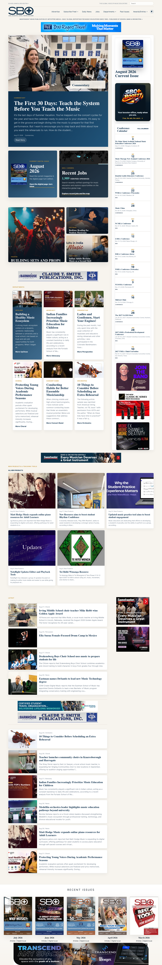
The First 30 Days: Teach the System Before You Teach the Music (57, 106)
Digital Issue (21, 941)
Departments (108, 12)
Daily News (86, 12)
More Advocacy (53, 356)
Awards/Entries (139, 12)
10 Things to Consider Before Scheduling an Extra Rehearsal (67, 737)
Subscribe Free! (70, 12)
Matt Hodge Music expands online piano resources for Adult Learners (30, 516)
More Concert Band (54, 423)
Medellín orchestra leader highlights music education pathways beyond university (69, 808)
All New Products (15, 470)
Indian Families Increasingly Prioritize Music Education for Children (71, 783)
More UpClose (21, 352)
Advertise (56, 12)
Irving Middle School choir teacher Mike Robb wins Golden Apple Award (68, 611)
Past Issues (124, 12)
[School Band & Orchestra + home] (21, 11)
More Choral (20, 426)
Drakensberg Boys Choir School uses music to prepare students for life (69, 657)
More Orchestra (84, 423)
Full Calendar (142, 128)
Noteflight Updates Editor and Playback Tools (30, 573)
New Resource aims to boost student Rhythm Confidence (77, 516)
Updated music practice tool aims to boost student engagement (129, 516)
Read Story (20, 140)
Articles (12, 941)
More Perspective (85, 352)
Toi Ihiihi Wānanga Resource (73, 571)
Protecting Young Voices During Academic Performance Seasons (70, 858)
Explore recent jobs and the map (76, 193)
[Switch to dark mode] (152, 11)
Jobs (97, 12)
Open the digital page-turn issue (41, 185)
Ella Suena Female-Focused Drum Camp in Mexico (68, 635)
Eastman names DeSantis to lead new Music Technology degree (70, 680)
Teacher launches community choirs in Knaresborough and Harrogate (70, 758)
